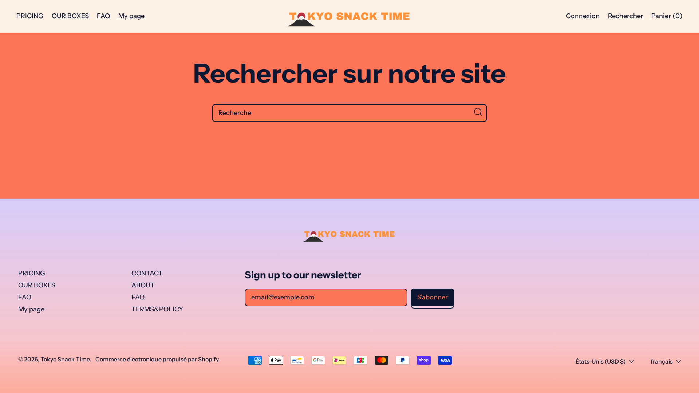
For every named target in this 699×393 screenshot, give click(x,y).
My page (131, 16)
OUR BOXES (70, 16)
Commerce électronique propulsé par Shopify (157, 359)
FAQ (103, 16)
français (662, 361)
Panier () (667, 18)
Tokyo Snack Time (65, 359)
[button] (625, 16)
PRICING (29, 16)
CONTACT (147, 273)
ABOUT (143, 285)
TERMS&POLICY (157, 309)
